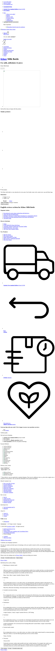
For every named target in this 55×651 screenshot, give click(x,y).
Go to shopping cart (7, 4)
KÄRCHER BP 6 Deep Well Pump (11, 225)
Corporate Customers (8, 492)
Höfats (4, 224)
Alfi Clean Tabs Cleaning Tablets (10, 229)
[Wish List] (4, 41)
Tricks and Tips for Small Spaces (10, 214)
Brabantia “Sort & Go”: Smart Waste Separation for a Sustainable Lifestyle (20, 215)
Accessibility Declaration (9, 532)
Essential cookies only (10, 557)
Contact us (8, 19)
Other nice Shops (7, 537)
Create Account (6, 498)
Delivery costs (9, 16)
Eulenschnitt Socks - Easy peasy (10, 227)
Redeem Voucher (7, 502)
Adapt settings (19, 557)
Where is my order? (10, 14)
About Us (5, 513)
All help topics (9, 20)
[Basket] (28, 43)
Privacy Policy (6, 530)
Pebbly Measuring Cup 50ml (9, 237)
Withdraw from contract (6, 540)
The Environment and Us (9, 507)
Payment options (10, 18)
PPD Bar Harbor (7, 234)
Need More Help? (7, 491)
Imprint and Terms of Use (9, 528)
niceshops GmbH (11, 526)
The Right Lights (7, 218)
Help (4, 12)
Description (4, 189)
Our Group (5, 514)
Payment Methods (7, 484)
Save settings (4, 648)
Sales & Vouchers (7, 489)
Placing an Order (7, 487)
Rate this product (4, 204)
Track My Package (7, 501)
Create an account (7, 39)
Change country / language (15, 524)
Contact (5, 516)
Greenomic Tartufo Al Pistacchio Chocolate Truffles (15, 226)
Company (5, 536)
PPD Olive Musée (7, 239)
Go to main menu (7, 1)
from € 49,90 (14, 9)
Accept (2, 557)
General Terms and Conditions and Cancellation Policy (15, 531)
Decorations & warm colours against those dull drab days (16, 213)
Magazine (5, 508)
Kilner (4, 59)
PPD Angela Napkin (8, 236)
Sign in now (6, 34)
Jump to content (7, 3)
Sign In (5, 497)
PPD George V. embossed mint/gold (11, 238)
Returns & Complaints (8, 488)
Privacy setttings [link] (7, 534)
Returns (8, 15)
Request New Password (8, 499)
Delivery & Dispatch (8, 486)
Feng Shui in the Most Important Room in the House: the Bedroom (18, 217)
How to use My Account (9, 483)
